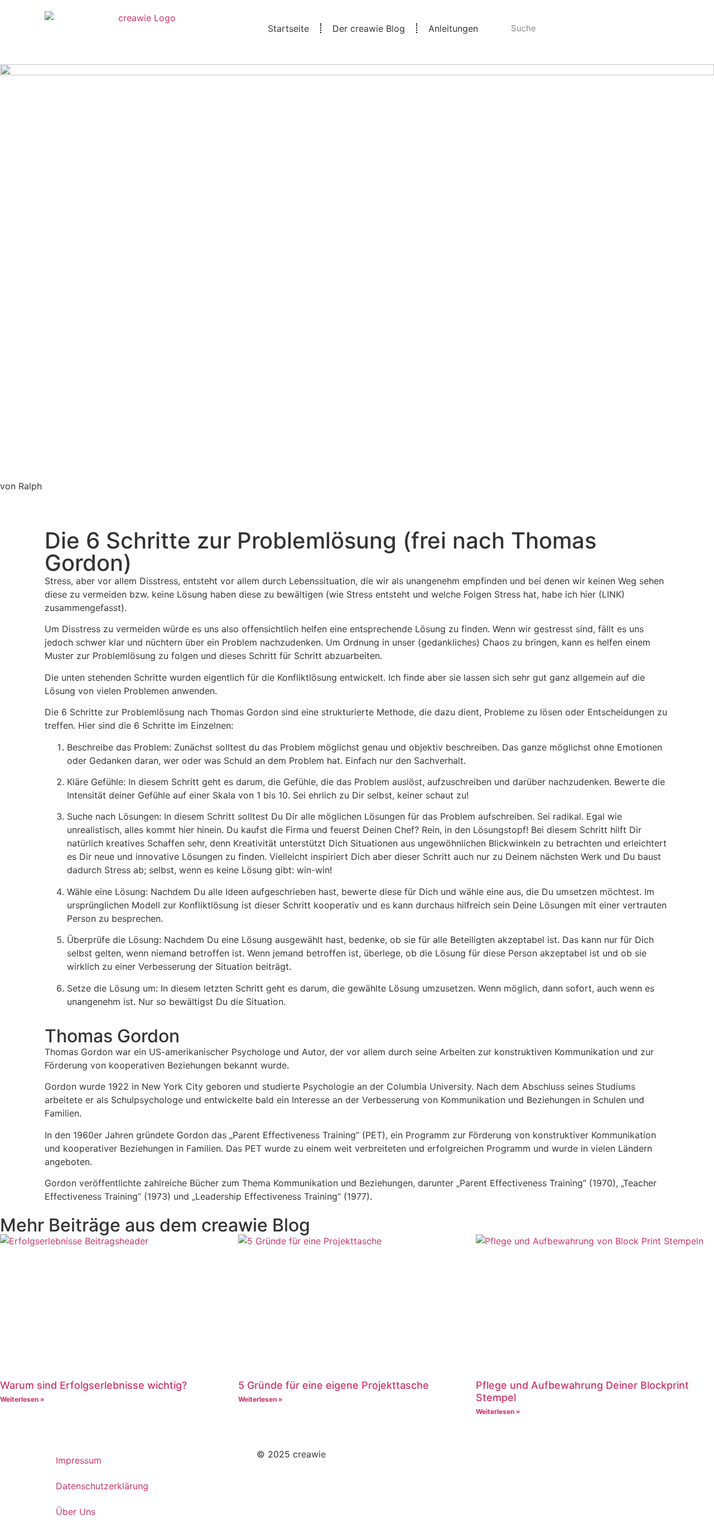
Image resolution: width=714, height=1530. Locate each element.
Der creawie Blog (368, 28)
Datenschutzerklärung (102, 1485)
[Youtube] (544, 1461)
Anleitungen (453, 28)
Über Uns (75, 1511)
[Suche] (659, 28)
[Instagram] (482, 1461)
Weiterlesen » (22, 1399)
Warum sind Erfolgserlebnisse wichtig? (93, 1385)
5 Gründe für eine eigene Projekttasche (333, 1385)
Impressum (79, 1460)
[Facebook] (513, 1461)
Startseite (288, 28)
